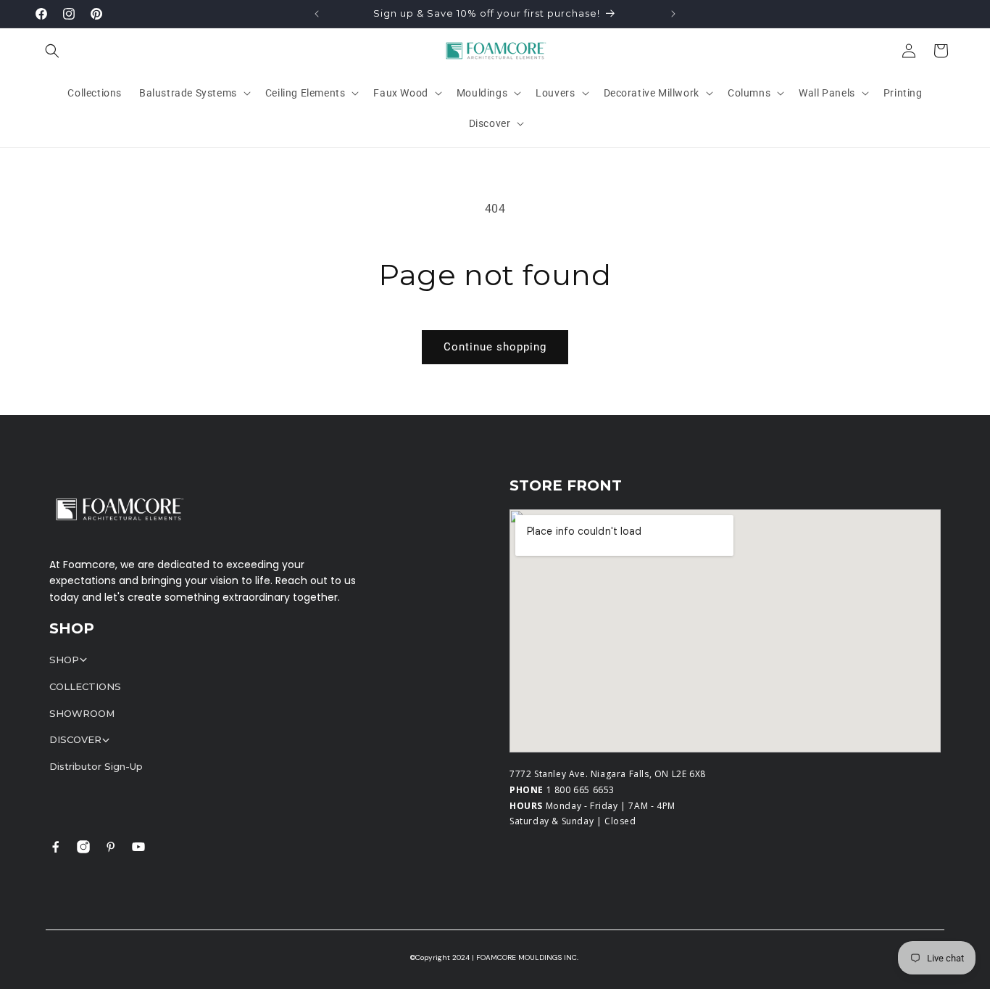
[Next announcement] (673, 14)
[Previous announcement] (317, 14)
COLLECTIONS (85, 686)
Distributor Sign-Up (96, 766)
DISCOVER (75, 739)
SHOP (64, 659)
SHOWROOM (82, 713)
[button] (52, 51)
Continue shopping (495, 346)
